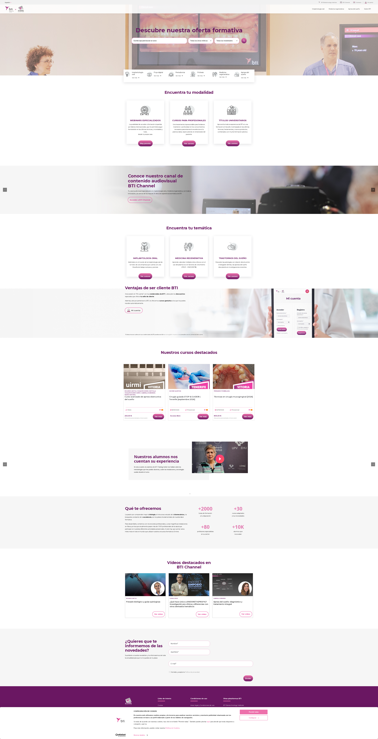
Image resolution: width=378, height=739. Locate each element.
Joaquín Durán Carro (133, 393)
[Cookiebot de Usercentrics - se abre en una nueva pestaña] (120, 735)
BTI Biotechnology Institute (233, 705)
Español (7, 2)
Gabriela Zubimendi (148, 393)
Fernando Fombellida (222, 391)
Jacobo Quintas (175, 391)
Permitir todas (254, 712)
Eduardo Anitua (131, 391)
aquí (208, 721)
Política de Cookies (172, 728)
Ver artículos (193, 199)
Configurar (252, 718)
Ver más (134, 77)
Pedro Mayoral (130, 394)
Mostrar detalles (139, 735)
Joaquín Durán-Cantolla (146, 391)
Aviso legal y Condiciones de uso (202, 705)
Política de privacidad (192, 672)
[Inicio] (145, 584)
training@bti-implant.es (172, 334)
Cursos (160, 705)
